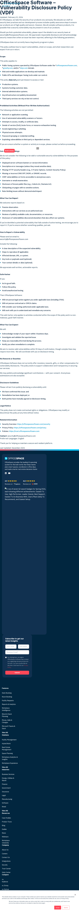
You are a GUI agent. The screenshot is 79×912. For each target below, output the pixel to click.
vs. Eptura (5, 889)
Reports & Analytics (9, 704)
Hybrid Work (6, 743)
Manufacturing (7, 799)
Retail (4, 807)
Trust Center (6, 869)
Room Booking (7, 697)
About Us (5, 850)
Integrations (6, 861)
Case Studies (6, 818)
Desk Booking (7, 693)
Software (5, 803)
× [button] (75, 894)
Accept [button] (57, 907)
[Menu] (37, 148)
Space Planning (7, 753)
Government (6, 788)
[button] (6, 473)
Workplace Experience (10, 763)
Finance (4, 784)
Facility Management (9, 740)
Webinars (5, 837)
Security (5, 865)
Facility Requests (8, 700)
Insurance (5, 792)
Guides (4, 829)
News (4, 833)
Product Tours (7, 822)
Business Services (8, 774)
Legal (4, 795)
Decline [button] (66, 907)
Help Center (6, 872)
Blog (3, 825)
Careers (4, 854)
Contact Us (6, 857)
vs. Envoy (5, 885)
